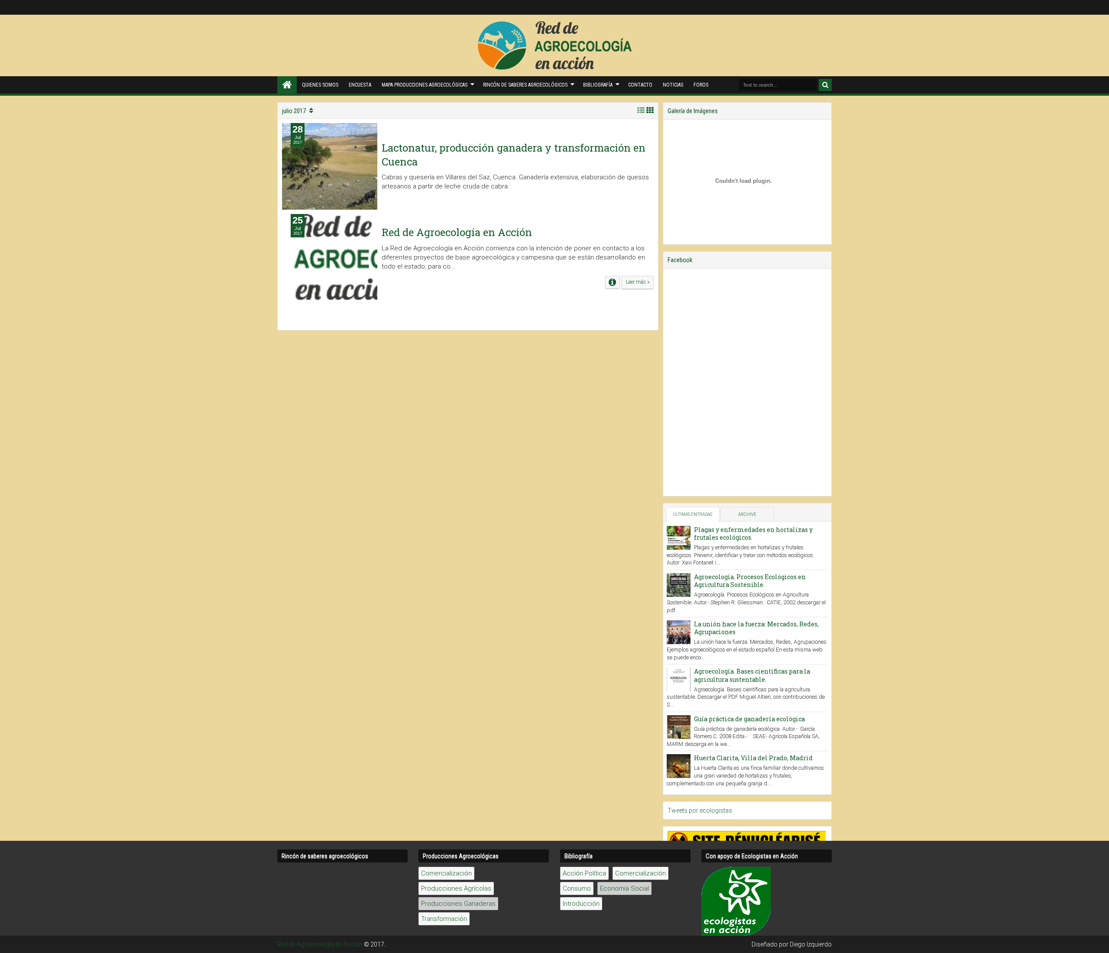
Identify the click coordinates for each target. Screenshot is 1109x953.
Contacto (640, 85)
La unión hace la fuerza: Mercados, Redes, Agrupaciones (756, 628)
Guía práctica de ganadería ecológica (749, 719)
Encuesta (360, 85)
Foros (701, 85)
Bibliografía (598, 85)
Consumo (577, 888)
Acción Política (584, 873)
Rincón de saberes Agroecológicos (525, 85)
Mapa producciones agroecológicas (424, 85)
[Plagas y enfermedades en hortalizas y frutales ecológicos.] (679, 538)
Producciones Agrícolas (456, 888)
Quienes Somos (320, 85)
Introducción (581, 904)
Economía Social (624, 888)
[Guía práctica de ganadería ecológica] (679, 727)
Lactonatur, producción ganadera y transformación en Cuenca (513, 154)
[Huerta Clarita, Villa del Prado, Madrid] (679, 766)
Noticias (673, 85)
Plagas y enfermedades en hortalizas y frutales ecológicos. (753, 533)
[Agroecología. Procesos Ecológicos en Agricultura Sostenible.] (679, 585)
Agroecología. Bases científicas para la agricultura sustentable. (752, 675)
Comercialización (446, 873)
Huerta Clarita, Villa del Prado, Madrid (753, 758)
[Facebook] (823, 7)
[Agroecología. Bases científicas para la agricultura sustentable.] (679, 679)
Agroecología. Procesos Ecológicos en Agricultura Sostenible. (750, 581)
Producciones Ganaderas (458, 904)
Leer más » (637, 282)
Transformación (444, 919)
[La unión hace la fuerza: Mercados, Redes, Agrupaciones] (679, 632)
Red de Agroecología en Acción (457, 232)
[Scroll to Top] (1098, 942)
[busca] (825, 85)
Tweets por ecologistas (700, 810)
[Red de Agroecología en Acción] (287, 85)
